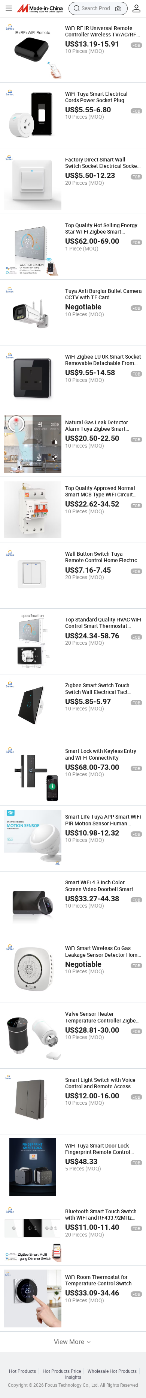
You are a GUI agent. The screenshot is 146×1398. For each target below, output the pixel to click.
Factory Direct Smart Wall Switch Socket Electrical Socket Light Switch (102, 166)
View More (70, 1341)
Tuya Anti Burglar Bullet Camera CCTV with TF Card (103, 294)
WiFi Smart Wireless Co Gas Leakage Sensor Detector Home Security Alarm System (102, 954)
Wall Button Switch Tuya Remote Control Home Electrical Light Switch (103, 560)
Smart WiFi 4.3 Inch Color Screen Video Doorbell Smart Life (99, 889)
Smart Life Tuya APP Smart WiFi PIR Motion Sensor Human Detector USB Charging (103, 823)
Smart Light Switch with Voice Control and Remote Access (100, 1083)
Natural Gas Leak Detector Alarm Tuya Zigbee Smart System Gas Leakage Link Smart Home (103, 432)
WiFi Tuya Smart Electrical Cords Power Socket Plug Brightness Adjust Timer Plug (100, 100)
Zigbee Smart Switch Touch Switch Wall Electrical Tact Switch (97, 692)
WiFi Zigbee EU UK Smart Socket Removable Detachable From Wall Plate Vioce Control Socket (103, 363)
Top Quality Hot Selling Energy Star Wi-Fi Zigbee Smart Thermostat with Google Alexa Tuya (101, 235)
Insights (73, 1377)
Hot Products (22, 1371)
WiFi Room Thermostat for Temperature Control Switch (98, 1280)
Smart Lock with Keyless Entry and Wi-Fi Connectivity (100, 754)
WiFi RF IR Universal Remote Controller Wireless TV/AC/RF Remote (100, 34)
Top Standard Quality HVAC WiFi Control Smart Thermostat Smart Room (103, 626)
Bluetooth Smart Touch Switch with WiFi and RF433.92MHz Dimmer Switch (101, 1218)
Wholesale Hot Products (112, 1371)
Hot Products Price (62, 1371)
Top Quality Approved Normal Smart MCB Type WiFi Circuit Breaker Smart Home (100, 494)
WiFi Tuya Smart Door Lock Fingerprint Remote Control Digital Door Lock (97, 1152)
